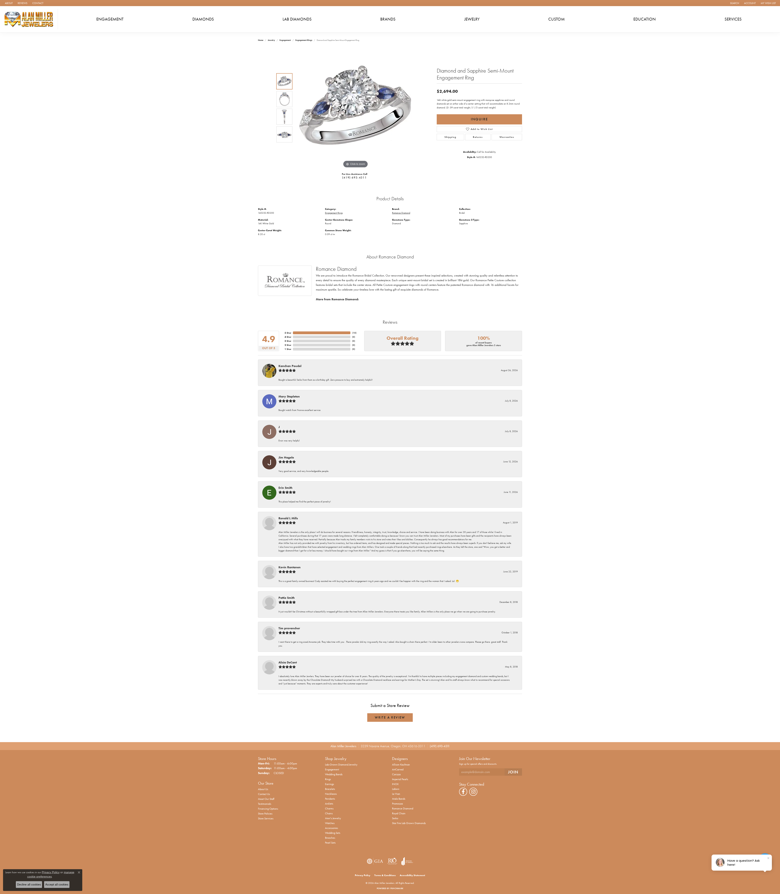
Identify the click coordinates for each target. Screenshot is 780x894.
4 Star (288, 337)
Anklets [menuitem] (329, 803)
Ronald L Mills (288, 518)
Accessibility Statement (412, 875)
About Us (263, 789)
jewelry (271, 40)
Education (644, 19)
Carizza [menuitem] (396, 774)
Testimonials (264, 804)
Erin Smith (285, 488)
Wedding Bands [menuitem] (333, 774)
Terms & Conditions (385, 875)
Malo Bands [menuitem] (398, 798)
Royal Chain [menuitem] (398, 813)
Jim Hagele (286, 457)
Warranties (506, 137)
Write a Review (390, 717)
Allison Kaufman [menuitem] (401, 764)
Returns (478, 137)
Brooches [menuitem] (330, 838)
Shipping (450, 137)
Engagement (110, 19)
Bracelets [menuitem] (330, 789)
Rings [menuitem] (328, 779)
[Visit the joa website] (407, 861)
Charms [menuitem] (329, 808)
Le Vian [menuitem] (396, 794)
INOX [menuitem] (395, 784)
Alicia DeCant (287, 662)
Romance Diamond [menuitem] (402, 808)
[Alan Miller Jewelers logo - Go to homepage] (30, 19)
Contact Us (264, 794)
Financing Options (268, 808)
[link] (8, 3)
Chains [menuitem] (329, 813)
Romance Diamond (401, 213)
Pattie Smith (286, 598)
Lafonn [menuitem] (395, 789)
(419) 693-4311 (354, 177)
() (354, 332)
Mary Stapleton (289, 396)
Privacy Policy (362, 875)
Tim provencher (289, 628)
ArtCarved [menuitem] (397, 769)
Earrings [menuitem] (329, 784)
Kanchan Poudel (289, 366)
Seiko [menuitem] (395, 818)
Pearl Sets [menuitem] (330, 842)
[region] (355, 108)
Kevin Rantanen (289, 567)
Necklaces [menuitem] (331, 794)
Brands (387, 19)
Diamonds (203, 19)
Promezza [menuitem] (397, 803)
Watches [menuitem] (330, 823)
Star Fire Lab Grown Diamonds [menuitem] (409, 823)
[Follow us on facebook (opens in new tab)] (463, 792)
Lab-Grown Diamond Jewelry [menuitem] (341, 764)
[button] (734, 3)
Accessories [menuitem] (331, 828)
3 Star (288, 341)
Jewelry (472, 19)
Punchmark (396, 888)
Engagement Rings (303, 40)
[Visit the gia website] (375, 861)
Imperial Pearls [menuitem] (400, 779)
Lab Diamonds (297, 19)
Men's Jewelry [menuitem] (333, 818)
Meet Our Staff (266, 799)
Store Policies (265, 813)
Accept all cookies (56, 884)
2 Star (288, 345)
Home (260, 40)
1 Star (288, 349)
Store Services (265, 818)
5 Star (288, 332)
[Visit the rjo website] (392, 861)
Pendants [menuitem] (330, 798)
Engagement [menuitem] (332, 769)
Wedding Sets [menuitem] (332, 833)
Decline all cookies (29, 884)
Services (733, 19)
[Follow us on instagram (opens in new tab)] (473, 792)
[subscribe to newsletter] (513, 772)
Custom (556, 19)
